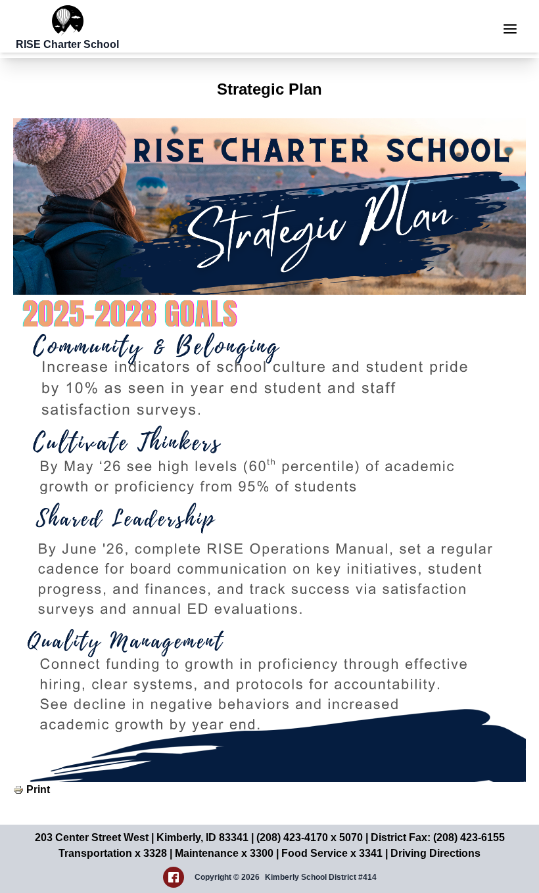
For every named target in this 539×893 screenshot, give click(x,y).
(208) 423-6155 (469, 837)
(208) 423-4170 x (297, 837)
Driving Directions (435, 853)
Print (38, 789)
